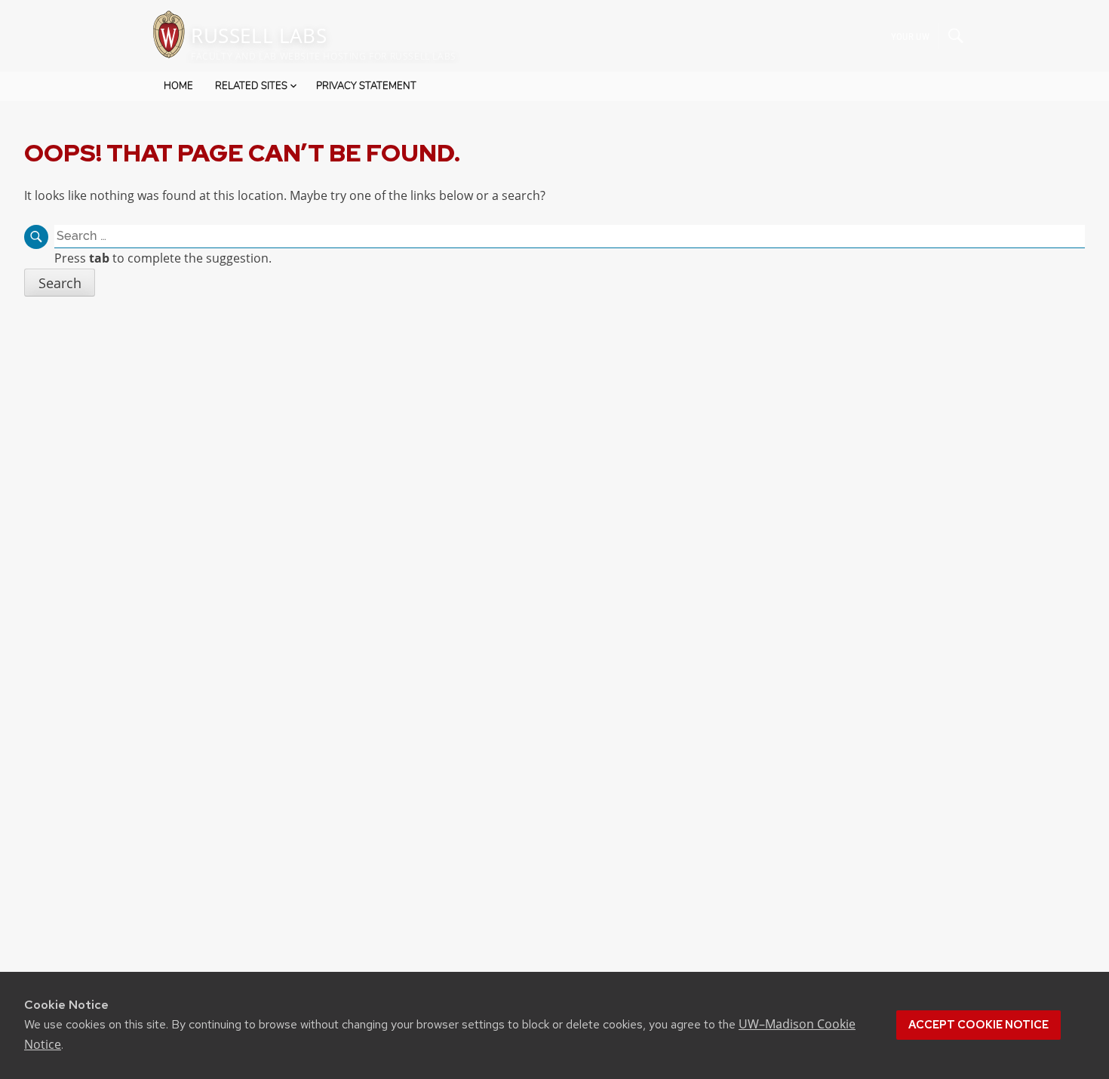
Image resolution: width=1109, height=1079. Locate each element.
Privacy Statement (366, 86)
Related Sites (251, 86)
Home (178, 86)
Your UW (910, 36)
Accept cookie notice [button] (978, 1024)
